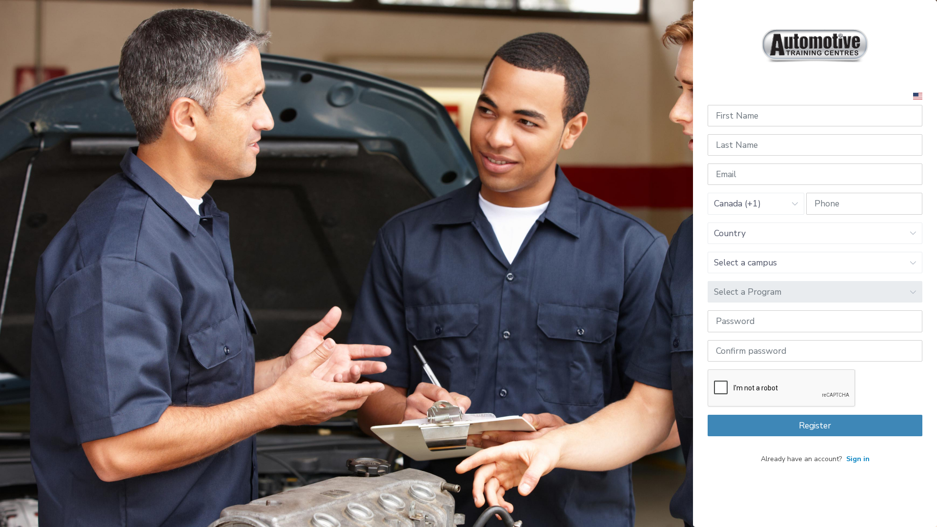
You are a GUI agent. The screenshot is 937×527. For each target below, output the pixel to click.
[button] (917, 95)
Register (815, 425)
